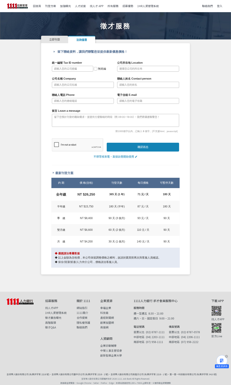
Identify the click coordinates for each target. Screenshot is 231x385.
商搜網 (104, 327)
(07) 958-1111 (154, 342)
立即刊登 (54, 39)
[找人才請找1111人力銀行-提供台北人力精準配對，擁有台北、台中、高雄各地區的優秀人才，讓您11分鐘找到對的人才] (17, 6)
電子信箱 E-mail (127, 94)
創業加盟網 (107, 322)
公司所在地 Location (130, 62)
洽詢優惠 (81, 39)
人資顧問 (106, 338)
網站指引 (82, 308)
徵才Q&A (50, 327)
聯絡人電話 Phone (63, 94)
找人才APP (51, 308)
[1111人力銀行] (20, 301)
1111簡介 (82, 313)
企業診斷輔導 (108, 346)
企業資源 (106, 300)
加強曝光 (65, 6)
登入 (219, 6)
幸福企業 (105, 308)
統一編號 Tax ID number (67, 62)
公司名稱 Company (64, 78)
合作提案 (82, 318)
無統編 (102, 68)
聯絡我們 (207, 6)
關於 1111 (83, 300)
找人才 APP (96, 6)
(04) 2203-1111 (155, 337)
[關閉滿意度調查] (226, 356)
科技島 (104, 313)
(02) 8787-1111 (155, 332)
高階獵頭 (50, 322)
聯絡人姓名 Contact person (134, 78)
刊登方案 (50, 6)
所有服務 (113, 6)
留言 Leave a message (66, 110)
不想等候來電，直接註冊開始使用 (114, 156)
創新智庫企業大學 (111, 355)
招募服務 (51, 300)
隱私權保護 (83, 322)
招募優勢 (127, 6)
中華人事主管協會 (111, 350)
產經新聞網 (107, 318)
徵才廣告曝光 (53, 318)
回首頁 (37, 6)
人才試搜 (80, 6)
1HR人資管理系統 (148, 6)
